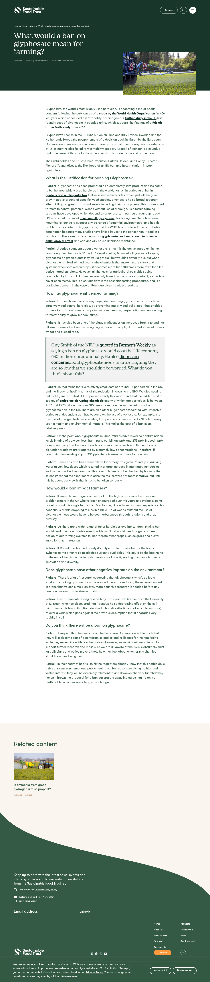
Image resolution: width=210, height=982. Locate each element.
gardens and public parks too (66, 195)
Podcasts (185, 924)
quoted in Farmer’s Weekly (125, 345)
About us (159, 930)
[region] (105, 969)
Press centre (160, 947)
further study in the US (141, 118)
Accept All (160, 970)
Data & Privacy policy (46, 889)
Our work (159, 941)
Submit (84, 912)
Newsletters (186, 930)
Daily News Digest (27, 901)
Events (184, 935)
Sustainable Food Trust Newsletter (36, 897)
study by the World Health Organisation (127, 113)
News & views (161, 935)
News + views (29, 26)
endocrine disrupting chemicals (82, 400)
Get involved (187, 941)
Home (17, 26)
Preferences (184, 970)
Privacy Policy (94, 972)
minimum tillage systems (97, 218)
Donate (169, 10)
